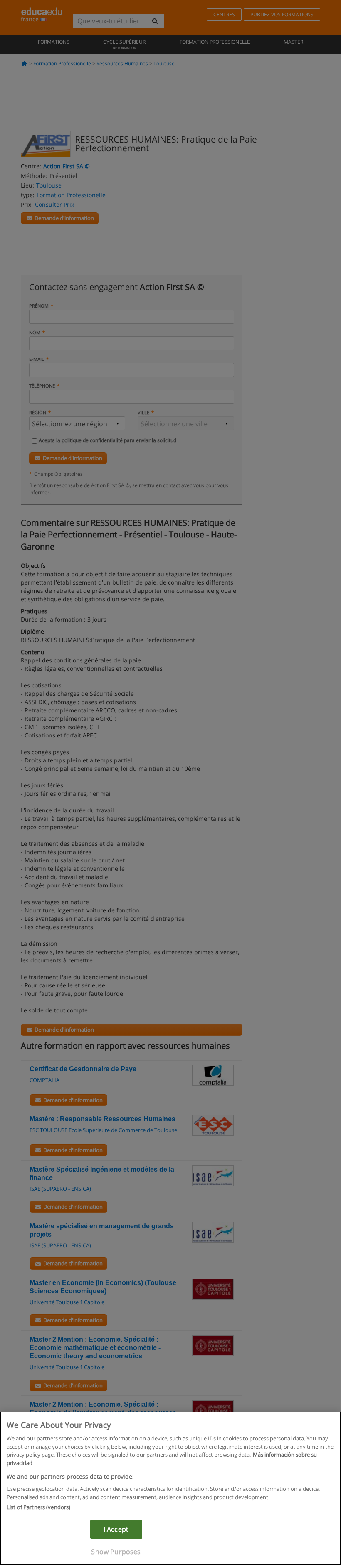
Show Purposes (116, 1551)
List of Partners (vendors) (38, 1507)
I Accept (116, 1529)
